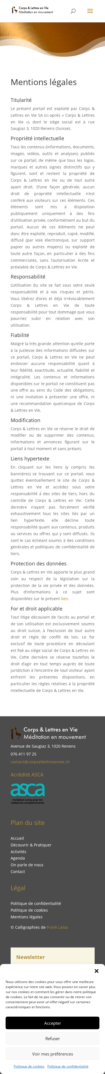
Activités (18, 851)
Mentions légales (27, 916)
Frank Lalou (57, 927)
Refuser (52, 1038)
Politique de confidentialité (67, 1066)
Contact (18, 871)
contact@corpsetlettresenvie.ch (40, 761)
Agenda (18, 858)
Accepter (52, 1023)
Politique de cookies (29, 1066)
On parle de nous (27, 864)
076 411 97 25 (23, 754)
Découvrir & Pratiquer (31, 845)
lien (64, 598)
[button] (96, 971)
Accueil (17, 838)
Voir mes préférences (52, 1054)
